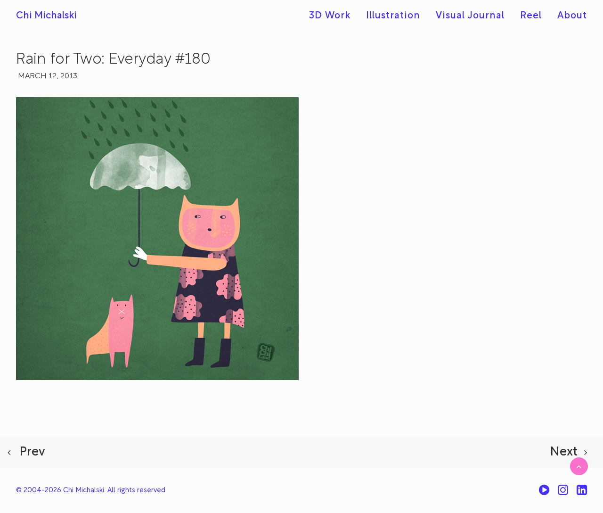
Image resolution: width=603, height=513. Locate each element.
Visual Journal (470, 16)
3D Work (329, 16)
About (572, 16)
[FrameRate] (544, 493)
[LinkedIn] (582, 493)
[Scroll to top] (579, 466)
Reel (531, 16)
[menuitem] (333, 16)
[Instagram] (563, 493)
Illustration (393, 16)
